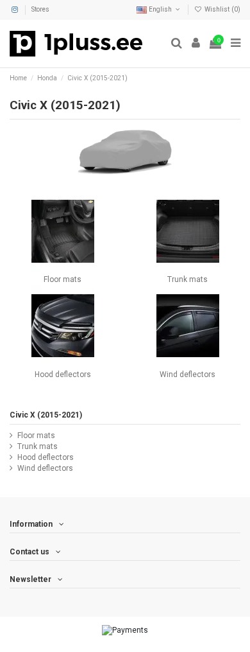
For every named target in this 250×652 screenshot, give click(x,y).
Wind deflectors (187, 374)
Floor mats (62, 279)
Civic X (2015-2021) (46, 414)
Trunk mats (187, 279)
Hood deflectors (63, 374)
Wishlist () (221, 9)
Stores (40, 9)
